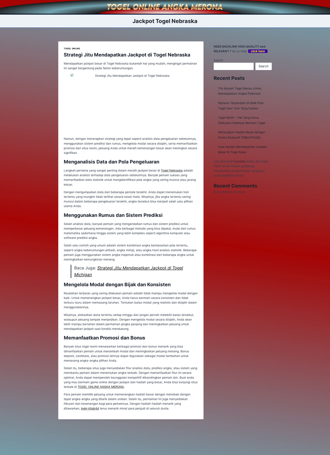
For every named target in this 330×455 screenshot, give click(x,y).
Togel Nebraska (172, 170)
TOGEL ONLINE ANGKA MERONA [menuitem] (101, 387)
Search (218, 60)
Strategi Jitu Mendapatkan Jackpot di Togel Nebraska (127, 55)
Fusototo (239, 161)
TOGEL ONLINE (72, 48)
